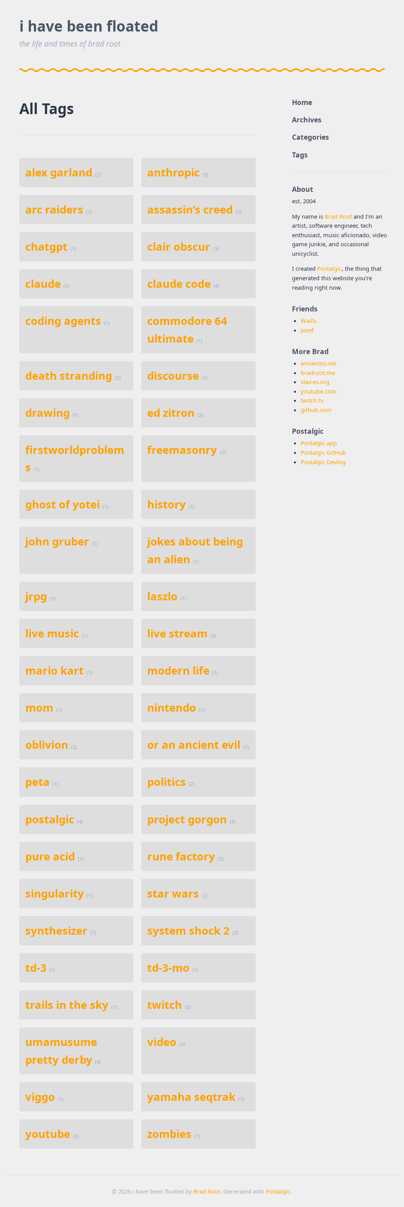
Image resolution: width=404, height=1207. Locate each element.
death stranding (68, 375)
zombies (169, 1133)
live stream (177, 633)
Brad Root (338, 216)
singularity (54, 893)
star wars (173, 893)
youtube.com (319, 391)
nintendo (171, 707)
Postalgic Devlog (323, 462)
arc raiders (54, 209)
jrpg (36, 596)
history (166, 504)
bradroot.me (318, 373)
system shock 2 (188, 930)
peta (37, 781)
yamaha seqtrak (191, 1096)
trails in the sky (66, 1004)
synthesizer (56, 930)
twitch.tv (312, 400)
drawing (47, 412)
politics (166, 781)
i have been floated (88, 26)
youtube (47, 1133)
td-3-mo (168, 967)
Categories (310, 137)
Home (302, 102)
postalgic (49, 819)
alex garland (58, 172)
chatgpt (46, 246)
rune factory (181, 856)
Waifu (308, 320)
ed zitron (171, 412)
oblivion (46, 744)
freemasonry (182, 449)
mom (39, 707)
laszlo (162, 596)
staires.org (315, 382)
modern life (178, 670)
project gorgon (187, 819)
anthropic (173, 172)
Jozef (307, 330)
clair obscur (178, 246)
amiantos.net (318, 363)
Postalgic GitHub (323, 452)
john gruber (57, 541)
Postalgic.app (319, 443)
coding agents (63, 320)
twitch (164, 1004)
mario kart (54, 670)
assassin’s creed (190, 209)
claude (43, 283)
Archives (307, 119)
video (161, 1042)
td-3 (36, 967)
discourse (173, 375)
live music (52, 633)
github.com (316, 410)
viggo (40, 1096)
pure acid (50, 856)
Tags (300, 154)
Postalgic (329, 268)
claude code (179, 283)
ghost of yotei (62, 504)
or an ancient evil (193, 744)
